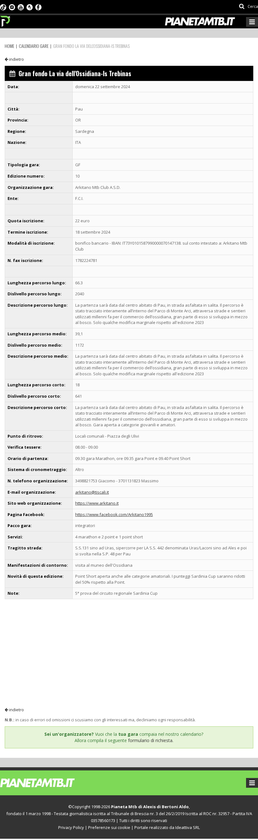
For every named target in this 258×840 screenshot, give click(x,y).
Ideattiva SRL (187, 827)
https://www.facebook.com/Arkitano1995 (114, 514)
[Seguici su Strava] (29, 6)
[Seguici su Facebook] (38, 6)
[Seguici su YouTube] (21, 6)
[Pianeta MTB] (49, 782)
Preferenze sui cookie (109, 827)
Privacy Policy (71, 827)
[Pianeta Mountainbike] (5, 19)
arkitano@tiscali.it (92, 492)
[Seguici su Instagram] (12, 6)
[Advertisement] (129, 653)
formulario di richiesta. (150, 740)
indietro (16, 59)
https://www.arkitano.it (97, 503)
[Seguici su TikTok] (3, 6)
